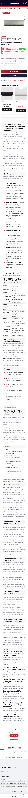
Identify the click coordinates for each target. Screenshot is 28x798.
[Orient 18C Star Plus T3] (7, 93)
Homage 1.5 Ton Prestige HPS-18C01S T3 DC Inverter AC (21, 104)
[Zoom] (24, 19)
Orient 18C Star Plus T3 (6, 103)
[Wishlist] (24, 13)
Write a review (14, 735)
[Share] (24, 16)
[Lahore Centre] (14, 3)
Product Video (14, 119)
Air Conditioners (11, 80)
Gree (15, 80)
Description (14, 116)
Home (1, 8)
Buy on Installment (14, 75)
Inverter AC (22, 80)
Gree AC (18, 80)
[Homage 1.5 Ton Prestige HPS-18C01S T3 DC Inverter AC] (21, 93)
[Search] (23, 3)
